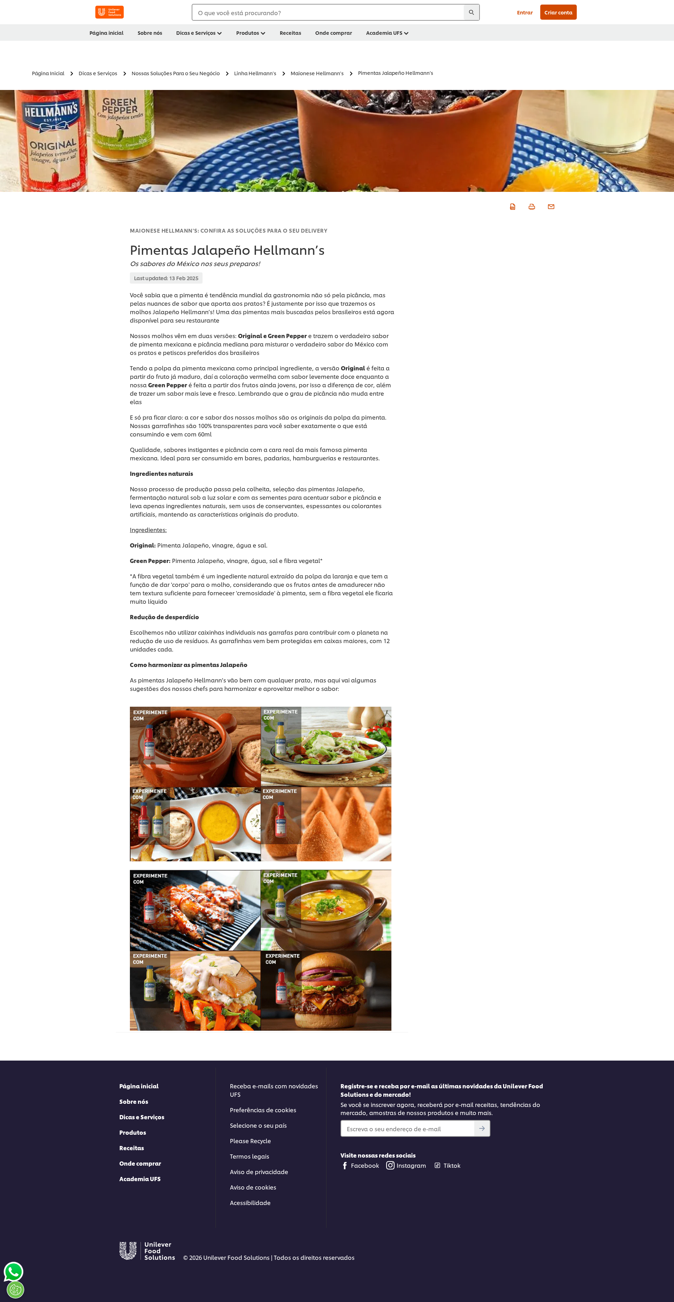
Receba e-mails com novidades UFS (274, 1090)
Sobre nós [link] (150, 32)
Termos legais (249, 1156)
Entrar (525, 12)
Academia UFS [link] (384, 32)
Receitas (131, 1148)
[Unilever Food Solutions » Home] (109, 12)
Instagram (411, 1165)
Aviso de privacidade (259, 1171)
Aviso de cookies (253, 1187)
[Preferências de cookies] (15, 1289)
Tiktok (452, 1165)
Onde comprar (140, 1163)
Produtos (132, 1132)
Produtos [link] (247, 32)
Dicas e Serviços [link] (196, 32)
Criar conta (558, 12)
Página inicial (139, 1086)
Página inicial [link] (107, 32)
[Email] (550, 205)
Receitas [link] (290, 32)
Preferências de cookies (263, 1110)
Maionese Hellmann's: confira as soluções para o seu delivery (228, 230)
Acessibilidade (250, 1202)
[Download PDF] (511, 205)
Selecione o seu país (258, 1125)
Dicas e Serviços (141, 1117)
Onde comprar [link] (333, 32)
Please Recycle (250, 1140)
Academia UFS (140, 1178)
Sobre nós (133, 1101)
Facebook (365, 1165)
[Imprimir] (531, 205)
